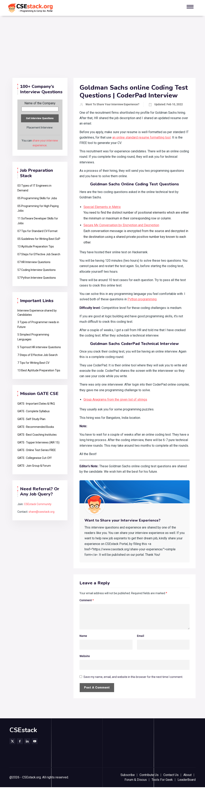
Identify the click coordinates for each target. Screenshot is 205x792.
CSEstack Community (37, 504)
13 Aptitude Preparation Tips (35, 246)
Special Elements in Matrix (102, 207)
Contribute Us (149, 775)
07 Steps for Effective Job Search (38, 254)
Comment (86, 600)
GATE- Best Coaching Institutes (37, 434)
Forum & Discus (136, 780)
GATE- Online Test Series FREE (36, 450)
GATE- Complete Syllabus (33, 411)
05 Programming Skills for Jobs (37, 198)
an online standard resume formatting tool (141, 137)
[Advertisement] (102, 48)
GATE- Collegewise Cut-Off (34, 457)
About (187, 775)
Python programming (142, 299)
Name (83, 635)
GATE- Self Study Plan (31, 419)
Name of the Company (39, 103)
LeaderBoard (187, 780)
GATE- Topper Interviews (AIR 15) (38, 442)
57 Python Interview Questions (36, 277)
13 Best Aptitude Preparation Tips (38, 370)
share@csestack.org (41, 511)
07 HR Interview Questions (33, 262)
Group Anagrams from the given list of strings (115, 399)
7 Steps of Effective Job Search (37, 355)
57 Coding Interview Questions (36, 269)
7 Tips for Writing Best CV (33, 362)
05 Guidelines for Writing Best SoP (38, 238)
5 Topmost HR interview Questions (39, 347)
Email (140, 635)
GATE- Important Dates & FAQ (36, 403)
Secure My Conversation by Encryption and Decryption (121, 225)
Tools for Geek (162, 780)
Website (84, 656)
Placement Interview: (40, 127)
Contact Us (171, 775)
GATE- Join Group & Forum (34, 465)
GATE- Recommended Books (35, 426)
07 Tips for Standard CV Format (37, 231)
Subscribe (128, 775)
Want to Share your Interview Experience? (112, 104)
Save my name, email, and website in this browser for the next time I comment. (133, 676)
